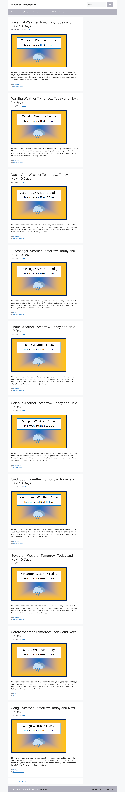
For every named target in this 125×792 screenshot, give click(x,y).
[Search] (110, 4)
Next (24, 781)
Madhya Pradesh (24, 12)
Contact (61, 12)
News (47, 12)
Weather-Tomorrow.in (23, 4)
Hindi (54, 12)
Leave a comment (18, 86)
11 (19, 781)
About (101, 789)
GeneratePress (43, 789)
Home (13, 12)
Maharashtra (37, 12)
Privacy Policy (109, 789)
